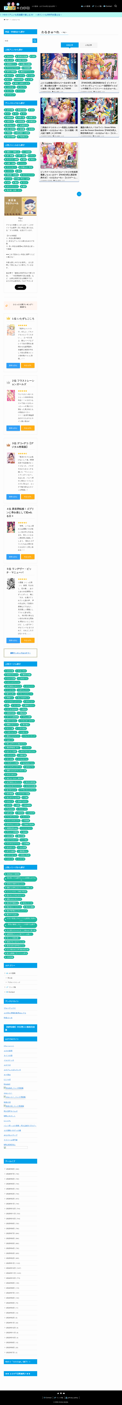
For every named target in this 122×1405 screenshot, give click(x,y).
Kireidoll (7, 1084)
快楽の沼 (7, 1102)
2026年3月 (12, 1193)
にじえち (7, 1120)
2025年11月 (13, 1213)
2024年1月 (12, 1322)
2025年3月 (12, 1253)
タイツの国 (8, 1055)
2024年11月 (13, 1273)
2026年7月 (12, 1174)
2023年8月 (12, 1347)
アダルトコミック (14, 982)
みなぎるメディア (11, 1135)
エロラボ (7, 1065)
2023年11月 (12, 1332)
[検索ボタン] (115, 6)
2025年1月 (13, 1263)
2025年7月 (12, 1233)
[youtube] (64, 1393)
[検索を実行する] (34, 40)
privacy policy (72, 1397)
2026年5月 (12, 1183)
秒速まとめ (8, 1017)
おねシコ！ (8, 1093)
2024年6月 (12, 1298)
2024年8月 (12, 1288)
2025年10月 (13, 1218)
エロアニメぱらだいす (12, 1069)
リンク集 (12, 987)
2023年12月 (12, 1327)
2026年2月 (12, 1198)
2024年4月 (12, 1307)
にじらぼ (7, 1079)
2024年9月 (12, 1283)
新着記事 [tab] (69, 45)
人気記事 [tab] (88, 45)
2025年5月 (12, 1243)
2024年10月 (13, 1278)
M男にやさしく (10, 1116)
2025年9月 (12, 1223)
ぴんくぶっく (9, 1046)
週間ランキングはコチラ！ (20, 653)
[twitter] (58, 1393)
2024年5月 (12, 1303)
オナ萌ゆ (7, 1074)
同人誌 (10, 978)
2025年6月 (12, 1238)
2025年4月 (12, 1248)
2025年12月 (13, 1208)
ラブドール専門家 (11, 1140)
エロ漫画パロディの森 (12, 1130)
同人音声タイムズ (11, 1111)
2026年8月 (12, 1169)
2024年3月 (12, 1313)
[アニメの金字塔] (17, 6)
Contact (11, 992)
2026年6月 (12, 1179)
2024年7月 (12, 1293)
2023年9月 (12, 1342)
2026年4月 (12, 1188)
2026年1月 (12, 1203)
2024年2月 (11, 1317)
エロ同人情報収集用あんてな (15, 1013)
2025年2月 (12, 1258)
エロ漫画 (11, 973)
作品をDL (27, 365)
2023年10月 (12, 1337)
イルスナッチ (9, 1060)
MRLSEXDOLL (9, 1144)
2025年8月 (12, 1228)
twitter (20, 287)
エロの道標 (8, 1050)
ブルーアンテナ (10, 1008)
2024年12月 (13, 1268)
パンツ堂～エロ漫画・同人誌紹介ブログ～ (20, 1125)
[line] (61, 1393)
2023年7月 (11, 1352)
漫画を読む (13, 365)
